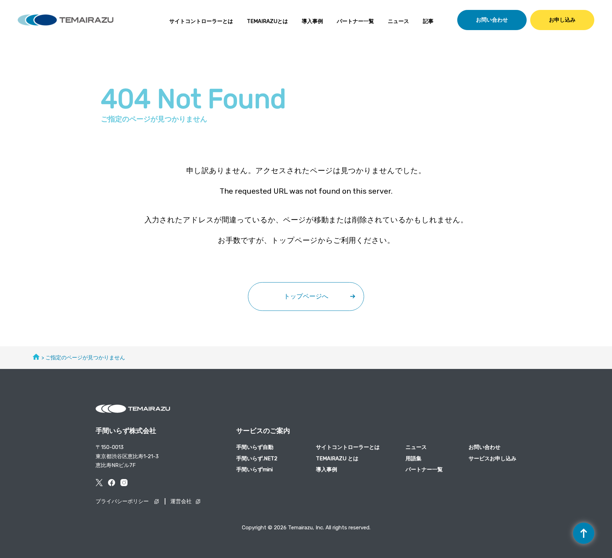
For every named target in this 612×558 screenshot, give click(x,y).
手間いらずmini (254, 469)
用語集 (413, 458)
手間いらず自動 (254, 447)
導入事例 (312, 21)
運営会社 (181, 501)
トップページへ (306, 296)
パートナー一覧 (355, 21)
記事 (428, 21)
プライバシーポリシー (123, 501)
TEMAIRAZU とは (337, 458)
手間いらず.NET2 (256, 458)
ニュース (398, 21)
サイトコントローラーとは (201, 21)
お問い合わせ (492, 20)
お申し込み (562, 20)
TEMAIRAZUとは (267, 21)
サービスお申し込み (492, 458)
